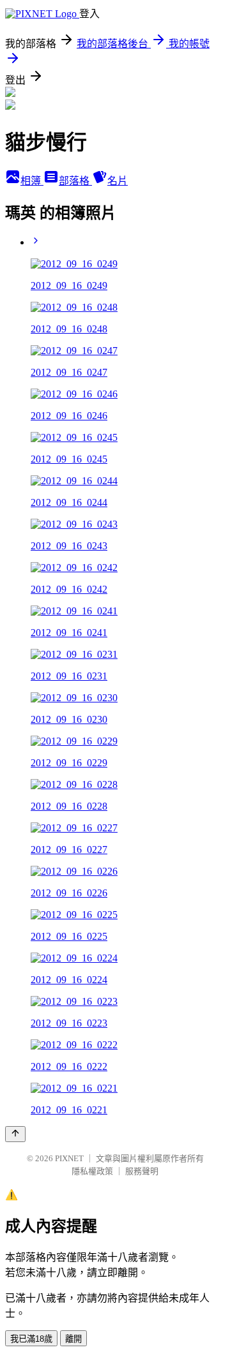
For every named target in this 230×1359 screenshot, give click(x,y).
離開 (73, 1339)
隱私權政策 (92, 1171)
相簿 (31, 180)
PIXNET (69, 1158)
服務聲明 (141, 1171)
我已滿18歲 (31, 1339)
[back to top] (15, 1134)
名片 (117, 180)
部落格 (75, 180)
